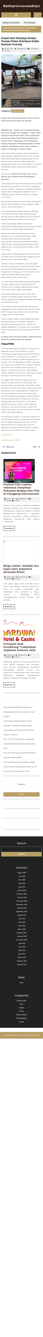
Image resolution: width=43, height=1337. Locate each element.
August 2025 (21, 915)
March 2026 (22, 890)
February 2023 (22, 961)
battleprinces (21, 48)
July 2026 (21, 876)
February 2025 (22, 933)
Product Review (21, 1015)
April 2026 (21, 887)
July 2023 (21, 943)
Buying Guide (21, 1000)
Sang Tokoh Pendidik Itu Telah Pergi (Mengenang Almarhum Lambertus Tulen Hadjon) (19, 711)
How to (21, 1011)
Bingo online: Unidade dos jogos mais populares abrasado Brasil (21, 568)
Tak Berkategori (29, 23)
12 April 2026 (9, 48)
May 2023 (21, 950)
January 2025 (21, 936)
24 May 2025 (10, 577)
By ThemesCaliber (32, 1035)
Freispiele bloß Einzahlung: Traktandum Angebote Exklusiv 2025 (19, 647)
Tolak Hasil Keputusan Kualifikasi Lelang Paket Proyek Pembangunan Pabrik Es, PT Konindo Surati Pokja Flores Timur (20, 766)
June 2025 (21, 922)
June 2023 (21, 947)
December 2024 (21, 940)
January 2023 (21, 964)
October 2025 (21, 908)
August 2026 (21, 873)
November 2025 (21, 904)
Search (21, 784)
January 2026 (21, 897)
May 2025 (21, 926)
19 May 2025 (10, 498)
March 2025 (22, 929)
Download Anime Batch (10, 440)
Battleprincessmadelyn (21, 6)
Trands (21, 1022)
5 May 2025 (10, 655)
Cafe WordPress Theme (13, 1035)
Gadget (21, 1008)
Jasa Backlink (6, 434)
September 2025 (21, 911)
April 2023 (21, 954)
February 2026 (22, 894)
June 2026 (21, 880)
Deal (21, 1004)
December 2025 (21, 901)
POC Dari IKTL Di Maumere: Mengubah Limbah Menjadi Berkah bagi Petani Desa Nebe (19, 743)
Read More (10, 529)
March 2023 (22, 957)
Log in (22, 982)
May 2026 (21, 883)
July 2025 (21, 918)
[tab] (16, 15)
